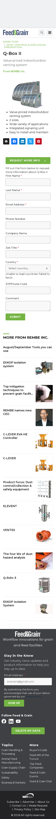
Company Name (16, 233)
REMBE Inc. (18, 71)
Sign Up (14, 703)
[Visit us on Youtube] (18, 721)
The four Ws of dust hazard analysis (18, 555)
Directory (11, 41)
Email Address (16, 204)
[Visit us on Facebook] (4, 721)
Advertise (28, 801)
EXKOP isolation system (14, 364)
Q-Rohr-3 (9, 578)
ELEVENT (10, 506)
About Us (43, 801)
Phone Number (15, 219)
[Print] (6, 141)
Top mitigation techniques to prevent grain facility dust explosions (18, 390)
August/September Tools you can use (27, 349)
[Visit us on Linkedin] (11, 721)
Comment (12, 298)
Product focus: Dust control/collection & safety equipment (18, 485)
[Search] (42, 32)
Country (12, 262)
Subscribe (13, 801)
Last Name (14, 190)
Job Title (12, 248)
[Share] (14, 141)
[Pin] (38, 141)
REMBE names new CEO (17, 412)
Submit (15, 316)
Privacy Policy (22, 809)
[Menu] (50, 32)
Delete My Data (28, 730)
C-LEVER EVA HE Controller (15, 436)
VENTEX (9, 530)
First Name (14, 176)
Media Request (38, 805)
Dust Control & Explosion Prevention (25, 46)
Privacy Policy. (34, 696)
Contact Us (19, 805)
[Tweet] (30, 141)
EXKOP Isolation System (14, 603)
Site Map (40, 809)
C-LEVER (9, 458)
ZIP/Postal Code (16, 284)
